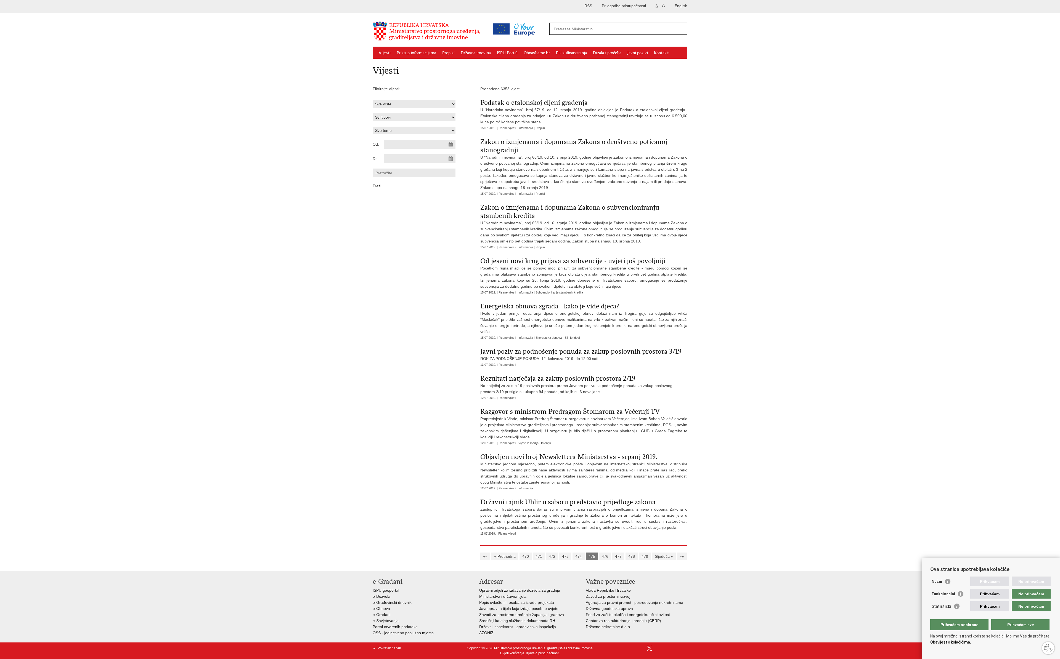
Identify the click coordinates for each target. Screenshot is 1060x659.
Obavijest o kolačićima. (950, 642)
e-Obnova (381, 608)
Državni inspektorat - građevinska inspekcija (517, 627)
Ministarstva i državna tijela (502, 596)
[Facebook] (640, 648)
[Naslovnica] (428, 31)
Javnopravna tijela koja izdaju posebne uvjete (518, 608)
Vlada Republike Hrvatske (608, 590)
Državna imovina (476, 52)
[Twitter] (649, 648)
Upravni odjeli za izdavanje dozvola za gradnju (519, 590)
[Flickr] (667, 648)
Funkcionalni (943, 594)
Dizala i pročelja (607, 52)
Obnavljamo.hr (537, 52)
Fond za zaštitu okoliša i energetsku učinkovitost (628, 614)
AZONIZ (486, 633)
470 (525, 556)
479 (645, 556)
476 (605, 556)
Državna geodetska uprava (609, 608)
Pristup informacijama (416, 52)
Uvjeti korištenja (512, 653)
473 (565, 556)
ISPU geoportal (386, 590)
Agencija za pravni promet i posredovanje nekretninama (634, 602)
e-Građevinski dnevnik (392, 602)
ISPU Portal (507, 52)
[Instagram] (676, 648)
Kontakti (661, 52)
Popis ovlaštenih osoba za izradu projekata (516, 602)
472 (552, 556)
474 (578, 556)
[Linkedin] (684, 648)
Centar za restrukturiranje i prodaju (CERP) (623, 620)
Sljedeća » (664, 556)
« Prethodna (505, 556)
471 (539, 556)
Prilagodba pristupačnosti (624, 6)
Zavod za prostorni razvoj (608, 596)
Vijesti (385, 52)
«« (485, 556)
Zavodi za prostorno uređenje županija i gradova (521, 614)
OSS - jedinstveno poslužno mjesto (403, 633)
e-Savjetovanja (386, 620)
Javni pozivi (637, 52)
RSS (588, 6)
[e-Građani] (396, 6)
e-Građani (381, 614)
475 (592, 556)
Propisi (448, 52)
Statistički (941, 606)
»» (682, 556)
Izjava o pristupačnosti (542, 653)
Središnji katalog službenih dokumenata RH (517, 620)
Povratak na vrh (389, 648)
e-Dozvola (381, 596)
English (681, 6)
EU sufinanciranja (571, 52)
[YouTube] (658, 648)
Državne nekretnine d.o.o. (608, 627)
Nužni (937, 581)
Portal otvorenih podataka (395, 627)
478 (631, 556)
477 (618, 556)
